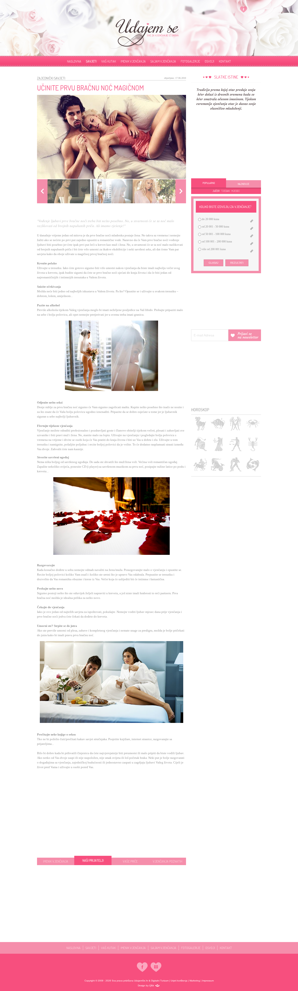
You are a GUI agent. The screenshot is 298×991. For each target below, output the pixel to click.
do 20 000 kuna (210, 219)
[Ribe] (252, 464)
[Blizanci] (235, 423)
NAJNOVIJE (243, 184)
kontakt (225, 61)
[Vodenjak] (235, 464)
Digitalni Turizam (160, 980)
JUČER (216, 191)
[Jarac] (218, 464)
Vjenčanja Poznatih (167, 861)
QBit (151, 985)
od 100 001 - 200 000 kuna (216, 241)
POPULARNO (209, 183)
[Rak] (252, 423)
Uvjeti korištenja (179, 980)
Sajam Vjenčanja (163, 61)
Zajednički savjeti (51, 78)
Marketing (195, 980)
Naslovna (74, 61)
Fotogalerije (190, 61)
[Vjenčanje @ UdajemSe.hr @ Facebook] (243, 9)
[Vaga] (235, 444)
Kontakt (226, 948)
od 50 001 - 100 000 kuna (215, 234)
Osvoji (209, 61)
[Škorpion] (252, 444)
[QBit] (157, 986)
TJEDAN (225, 191)
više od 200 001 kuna (213, 249)
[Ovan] (200, 423)
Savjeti (91, 61)
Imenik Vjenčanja (133, 61)
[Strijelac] (200, 464)
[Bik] (218, 423)
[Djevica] (218, 444)
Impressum (208, 980)
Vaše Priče (130, 861)
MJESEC (235, 191)
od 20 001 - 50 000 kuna (215, 226)
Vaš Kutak (108, 61)
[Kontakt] (156, 967)
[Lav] (200, 444)
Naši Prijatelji (93, 860)
